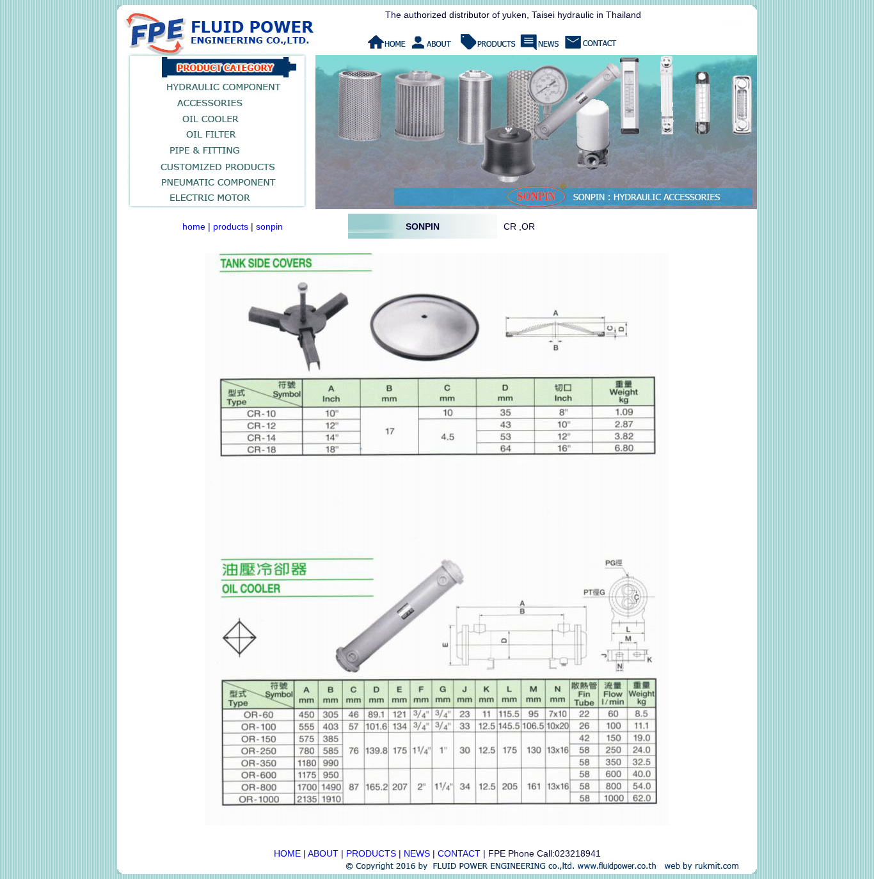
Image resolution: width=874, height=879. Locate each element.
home (193, 226)
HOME (287, 853)
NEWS (417, 853)
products (230, 226)
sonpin (269, 226)
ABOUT (323, 853)
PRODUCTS (371, 853)
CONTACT (459, 853)
